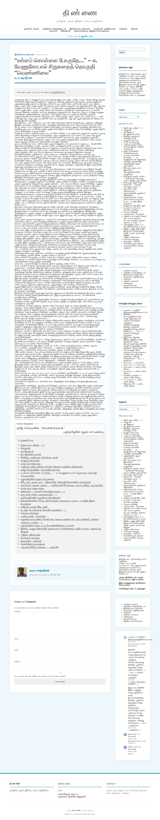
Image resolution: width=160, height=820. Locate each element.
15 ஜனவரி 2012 (57, 92)
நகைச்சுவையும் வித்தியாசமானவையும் (91, 31)
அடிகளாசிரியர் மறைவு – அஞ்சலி (39, 547)
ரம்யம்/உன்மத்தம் (29, 513)
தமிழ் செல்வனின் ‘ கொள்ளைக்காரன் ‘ (41, 428)
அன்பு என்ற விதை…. (132, 377)
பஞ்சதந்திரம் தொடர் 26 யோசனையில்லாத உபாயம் (47, 525)
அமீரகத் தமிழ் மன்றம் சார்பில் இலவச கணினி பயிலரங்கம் (51, 467)
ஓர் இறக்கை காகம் (30, 454)
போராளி (139, 363)
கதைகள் (123, 29)
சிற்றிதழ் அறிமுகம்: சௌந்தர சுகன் (39, 457)
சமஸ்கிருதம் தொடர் (68, 794)
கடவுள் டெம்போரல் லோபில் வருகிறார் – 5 (43, 510)
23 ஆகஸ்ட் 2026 (85, 36)
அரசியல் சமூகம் (31, 29)
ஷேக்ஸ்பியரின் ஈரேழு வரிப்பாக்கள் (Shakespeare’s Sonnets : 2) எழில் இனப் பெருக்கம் (133, 200)
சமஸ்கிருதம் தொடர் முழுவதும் (132, 588)
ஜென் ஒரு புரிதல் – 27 (32, 445)
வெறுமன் (25, 448)
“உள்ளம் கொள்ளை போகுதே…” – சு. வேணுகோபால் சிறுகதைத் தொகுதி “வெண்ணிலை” (134, 158)
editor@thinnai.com (124, 78)
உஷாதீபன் (25, 78)
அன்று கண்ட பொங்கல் (33, 516)
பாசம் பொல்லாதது (30, 463)
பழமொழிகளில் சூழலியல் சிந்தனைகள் (40, 497)
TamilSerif (127, 585)
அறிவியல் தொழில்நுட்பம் (54, 29)
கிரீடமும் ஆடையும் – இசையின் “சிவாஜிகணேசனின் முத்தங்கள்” (55, 482)
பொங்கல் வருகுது (29, 538)
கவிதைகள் (66, 31)
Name (17, 639)
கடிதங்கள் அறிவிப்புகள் (105, 29)
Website (17, 661)
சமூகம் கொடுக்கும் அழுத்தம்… (131, 334)
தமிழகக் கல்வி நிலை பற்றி (33, 507)
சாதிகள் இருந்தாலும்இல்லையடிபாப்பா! (135, 311)
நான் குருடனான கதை (32, 488)
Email (17, 650)
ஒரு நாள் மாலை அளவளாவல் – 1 (38, 494)
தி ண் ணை (80, 12)
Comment (18, 611)
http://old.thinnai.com (125, 579)
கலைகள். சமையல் (130, 281)
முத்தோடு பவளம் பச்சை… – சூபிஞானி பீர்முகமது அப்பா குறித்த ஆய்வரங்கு (61, 485)
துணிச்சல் (127, 361)
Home (60, 790)
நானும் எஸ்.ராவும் (29, 460)
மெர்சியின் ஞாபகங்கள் (32, 544)
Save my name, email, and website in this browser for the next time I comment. (40, 676)
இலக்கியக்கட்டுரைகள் (80, 29)
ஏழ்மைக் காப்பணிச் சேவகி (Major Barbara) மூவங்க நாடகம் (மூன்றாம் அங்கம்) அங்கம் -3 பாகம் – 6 (134, 219)
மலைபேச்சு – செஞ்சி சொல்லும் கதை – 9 (42, 491)
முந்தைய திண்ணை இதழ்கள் (72, 796)
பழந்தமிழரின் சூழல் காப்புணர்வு (83, 432)
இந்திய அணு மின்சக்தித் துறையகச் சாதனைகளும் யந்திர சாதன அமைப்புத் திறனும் (134, 232)
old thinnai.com (134, 89)
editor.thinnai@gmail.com (133, 80)
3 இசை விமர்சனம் (30, 535)
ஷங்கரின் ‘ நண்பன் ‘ (31, 541)
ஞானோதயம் (27, 451)
